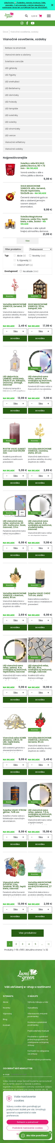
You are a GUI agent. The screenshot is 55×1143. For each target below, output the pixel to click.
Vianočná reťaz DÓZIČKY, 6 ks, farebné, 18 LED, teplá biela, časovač (14, 885)
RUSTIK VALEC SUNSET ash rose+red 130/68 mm (14, 450)
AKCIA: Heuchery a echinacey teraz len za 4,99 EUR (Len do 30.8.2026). (25, 6)
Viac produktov (27, 933)
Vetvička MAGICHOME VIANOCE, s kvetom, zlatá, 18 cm (14, 595)
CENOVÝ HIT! (25, 265)
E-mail (6, 1074)
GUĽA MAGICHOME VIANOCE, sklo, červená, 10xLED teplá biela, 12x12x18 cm (33, 189)
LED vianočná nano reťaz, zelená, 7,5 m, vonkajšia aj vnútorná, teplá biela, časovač (40, 813)
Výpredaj (7, 1013)
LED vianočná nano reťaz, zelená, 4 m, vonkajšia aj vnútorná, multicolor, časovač (40, 379)
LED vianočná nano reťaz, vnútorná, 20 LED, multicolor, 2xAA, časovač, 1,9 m (14, 524)
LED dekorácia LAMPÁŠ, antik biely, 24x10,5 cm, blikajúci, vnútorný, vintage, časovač (14, 380)
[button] (50, 1132)
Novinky (38, 255)
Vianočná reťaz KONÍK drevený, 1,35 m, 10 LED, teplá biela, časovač (14, 740)
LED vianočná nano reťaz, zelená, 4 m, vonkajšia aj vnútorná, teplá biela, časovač (15, 668)
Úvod (5, 31)
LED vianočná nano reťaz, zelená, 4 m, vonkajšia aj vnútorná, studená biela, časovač (40, 525)
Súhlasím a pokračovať (27, 1122)
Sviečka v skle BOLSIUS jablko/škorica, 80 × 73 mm (33, 166)
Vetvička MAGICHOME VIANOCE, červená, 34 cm (14, 306)
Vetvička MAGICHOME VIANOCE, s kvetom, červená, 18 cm (39, 739)
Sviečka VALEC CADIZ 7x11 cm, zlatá (39, 594)
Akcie (21, 255)
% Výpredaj (24, 260)
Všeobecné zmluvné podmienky (37, 1015)
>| (48, 944)
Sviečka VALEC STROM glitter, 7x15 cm (14, 811)
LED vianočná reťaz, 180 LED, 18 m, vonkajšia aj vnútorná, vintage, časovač (40, 668)
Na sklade (30, 271)
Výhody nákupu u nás (38, 1002)
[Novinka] (15, 288)
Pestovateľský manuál (38, 1030)
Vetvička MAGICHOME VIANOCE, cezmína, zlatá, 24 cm (39, 450)
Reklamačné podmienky (39, 1059)
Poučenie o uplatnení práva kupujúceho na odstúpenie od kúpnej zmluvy (38, 1041)
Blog (5, 1019)
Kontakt (6, 1025)
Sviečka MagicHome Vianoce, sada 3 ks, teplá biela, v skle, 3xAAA (34, 219)
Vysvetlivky (33, 1007)
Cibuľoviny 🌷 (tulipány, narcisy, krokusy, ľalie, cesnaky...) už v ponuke (25, 3)
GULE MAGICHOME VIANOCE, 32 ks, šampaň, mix (37, 306)
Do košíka (15, 338)
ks (16, 331)
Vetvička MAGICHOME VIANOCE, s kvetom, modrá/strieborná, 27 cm (40, 885)
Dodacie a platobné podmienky (37, 1024)
